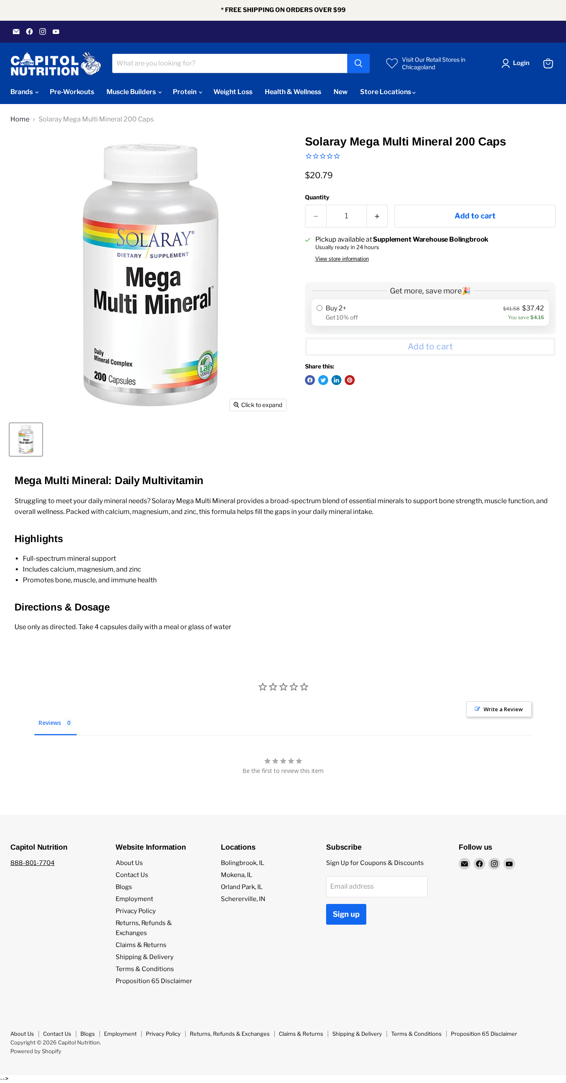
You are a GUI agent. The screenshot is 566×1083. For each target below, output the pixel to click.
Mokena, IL (236, 875)
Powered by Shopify (35, 1051)
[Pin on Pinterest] (350, 380)
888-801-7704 (32, 863)
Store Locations (386, 92)
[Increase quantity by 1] (377, 216)
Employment (134, 899)
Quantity (317, 197)
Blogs (124, 887)
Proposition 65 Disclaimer (154, 981)
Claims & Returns (141, 945)
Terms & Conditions (145, 969)
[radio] (430, 312)
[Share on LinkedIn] (336, 380)
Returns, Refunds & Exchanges (230, 1033)
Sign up (346, 914)
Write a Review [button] (503, 709)
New (341, 92)
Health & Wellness (293, 92)
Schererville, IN (243, 899)
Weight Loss (232, 92)
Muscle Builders (131, 92)
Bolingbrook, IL (242, 863)
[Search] (358, 63)
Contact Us (132, 875)
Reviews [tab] (50, 723)
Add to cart (430, 346)
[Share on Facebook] (310, 380)
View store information (342, 259)
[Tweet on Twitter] (323, 380)
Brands (22, 92)
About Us (129, 863)
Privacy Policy (136, 911)
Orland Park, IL (242, 887)
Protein (185, 92)
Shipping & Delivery (145, 957)
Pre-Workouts (72, 92)
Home (19, 119)
